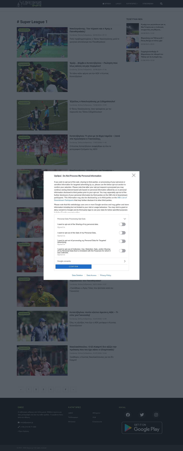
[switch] (122, 224)
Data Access (91, 275)
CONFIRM (73, 266)
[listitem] (91, 219)
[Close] (134, 176)
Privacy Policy (105, 275)
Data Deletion (77, 275)
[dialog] (91, 225)
